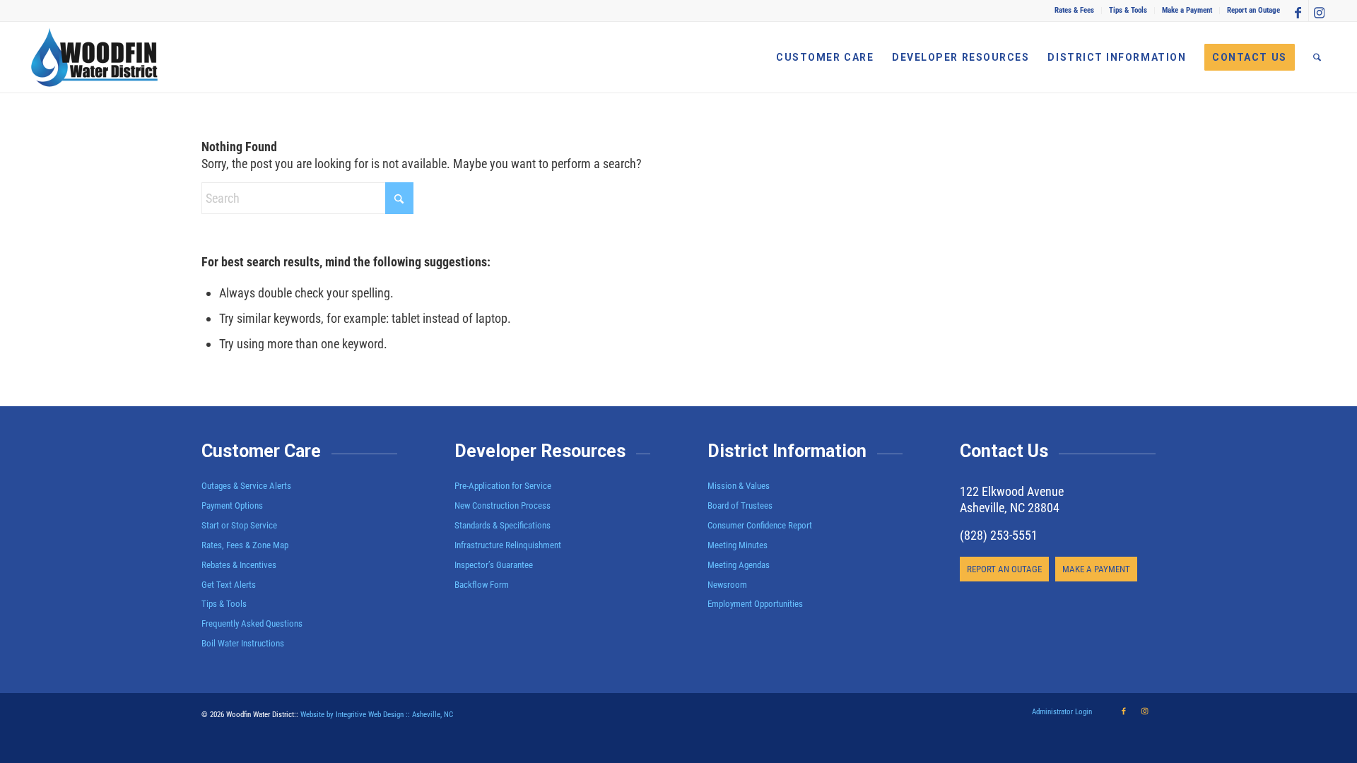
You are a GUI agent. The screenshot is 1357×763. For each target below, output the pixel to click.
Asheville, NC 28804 (1009, 507)
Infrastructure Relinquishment (507, 545)
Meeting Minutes (737, 545)
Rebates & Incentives (238, 565)
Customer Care (261, 451)
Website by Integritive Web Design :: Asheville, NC (376, 714)
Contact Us (1004, 451)
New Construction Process (502, 505)
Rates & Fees (1074, 10)
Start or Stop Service (239, 525)
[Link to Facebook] (1298, 10)
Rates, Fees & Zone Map (244, 545)
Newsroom (727, 584)
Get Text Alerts (228, 584)
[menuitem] (1074, 10)
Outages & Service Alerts (246, 485)
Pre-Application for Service (502, 485)
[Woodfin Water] (95, 57)
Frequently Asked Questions (251, 623)
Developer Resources (539, 451)
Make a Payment (1187, 10)
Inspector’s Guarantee (494, 565)
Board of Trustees (740, 505)
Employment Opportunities (755, 603)
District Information (787, 451)
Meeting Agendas (738, 565)
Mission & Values (738, 485)
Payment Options (232, 505)
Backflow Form (481, 584)
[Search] (1317, 57)
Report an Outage (1253, 10)
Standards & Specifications (502, 525)
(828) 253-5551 (999, 535)
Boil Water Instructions (242, 643)
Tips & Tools (1128, 10)
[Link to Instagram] (1319, 10)
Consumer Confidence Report (759, 525)
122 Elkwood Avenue (1012, 491)
